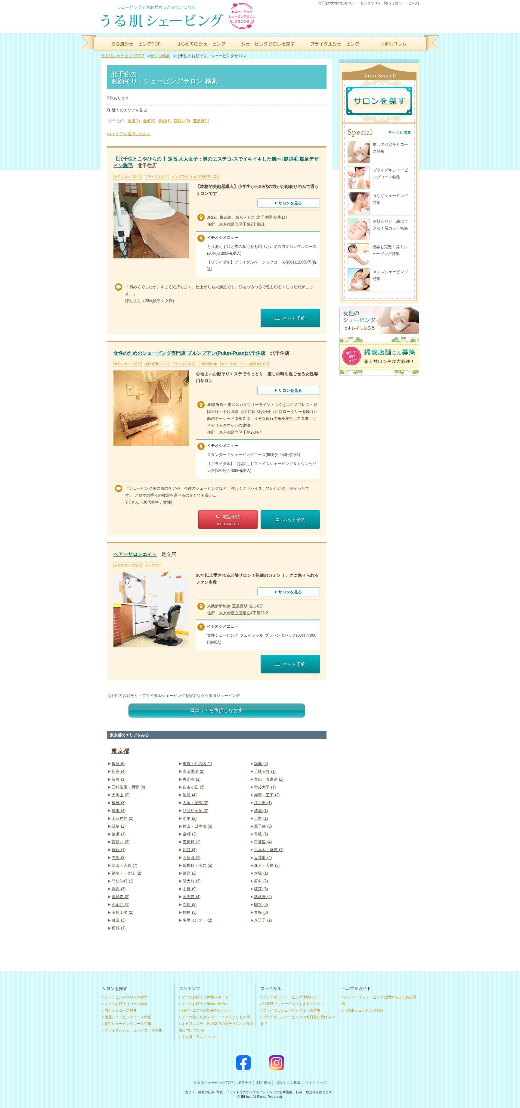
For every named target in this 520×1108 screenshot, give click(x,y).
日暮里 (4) (263, 842)
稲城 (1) (118, 928)
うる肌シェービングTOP (122, 56)
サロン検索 (160, 56)
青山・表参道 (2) (268, 779)
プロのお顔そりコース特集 (126, 1004)
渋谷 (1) (118, 779)
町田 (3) (118, 920)
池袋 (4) (190, 795)
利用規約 (263, 1083)
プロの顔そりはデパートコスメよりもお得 (215, 1017)
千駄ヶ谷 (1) (265, 771)
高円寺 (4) (191, 896)
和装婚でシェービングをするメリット (293, 1004)
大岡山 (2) (120, 795)
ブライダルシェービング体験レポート (293, 997)
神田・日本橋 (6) (197, 826)
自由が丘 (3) (193, 787)
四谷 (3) (190, 849)
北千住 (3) (263, 826)
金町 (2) (190, 834)
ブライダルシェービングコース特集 (133, 1030)
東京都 (120, 751)
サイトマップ (316, 1083)
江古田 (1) (263, 803)
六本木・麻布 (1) (268, 849)
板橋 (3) (118, 803)
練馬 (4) (118, 810)
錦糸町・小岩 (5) (197, 865)
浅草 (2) (118, 826)
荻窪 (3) (261, 889)
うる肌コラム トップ (198, 1037)
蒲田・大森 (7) (124, 865)
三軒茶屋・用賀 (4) (128, 787)
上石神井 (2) (122, 818)
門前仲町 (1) (122, 881)
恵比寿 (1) (191, 779)
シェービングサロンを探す (126, 997)
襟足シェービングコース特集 (127, 1017)
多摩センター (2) (197, 920)
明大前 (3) (191, 881)
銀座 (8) (118, 763)
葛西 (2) (190, 873)
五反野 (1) (191, 842)
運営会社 (244, 1083)
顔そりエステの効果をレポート (206, 1010)
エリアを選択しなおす (219, 710)
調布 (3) (118, 889)
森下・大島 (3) (267, 865)
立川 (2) (190, 904)
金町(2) (149, 121)
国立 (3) (261, 904)
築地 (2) (261, 763)
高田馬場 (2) (193, 771)
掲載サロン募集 (288, 1083)
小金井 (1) (120, 904)
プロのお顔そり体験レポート (204, 997)
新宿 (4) (118, 771)
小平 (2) (190, 818)
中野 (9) (190, 889)
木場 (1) (261, 873)
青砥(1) (164, 121)
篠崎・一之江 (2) (126, 873)
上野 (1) (261, 818)
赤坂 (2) (118, 857)
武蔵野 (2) (263, 896)
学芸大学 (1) (265, 787)
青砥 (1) (261, 834)
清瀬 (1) (261, 810)
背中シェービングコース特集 (127, 1024)
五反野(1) (201, 121)
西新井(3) (182, 121)
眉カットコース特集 (120, 1010)
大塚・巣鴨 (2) (195, 803)
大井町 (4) (263, 857)
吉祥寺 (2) (120, 896)
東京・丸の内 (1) (197, 763)
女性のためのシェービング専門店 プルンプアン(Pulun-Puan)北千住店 (189, 353)
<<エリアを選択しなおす (129, 134)
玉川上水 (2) (122, 912)
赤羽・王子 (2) (267, 795)
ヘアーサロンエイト (135, 554)
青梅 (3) (261, 912)
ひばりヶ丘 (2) (195, 810)
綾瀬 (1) (118, 834)
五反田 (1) (191, 857)
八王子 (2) (263, 920)
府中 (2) (261, 881)
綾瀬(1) (134, 121)
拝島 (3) (190, 912)
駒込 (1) (118, 849)
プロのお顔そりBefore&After (204, 1004)
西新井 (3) (120, 842)
